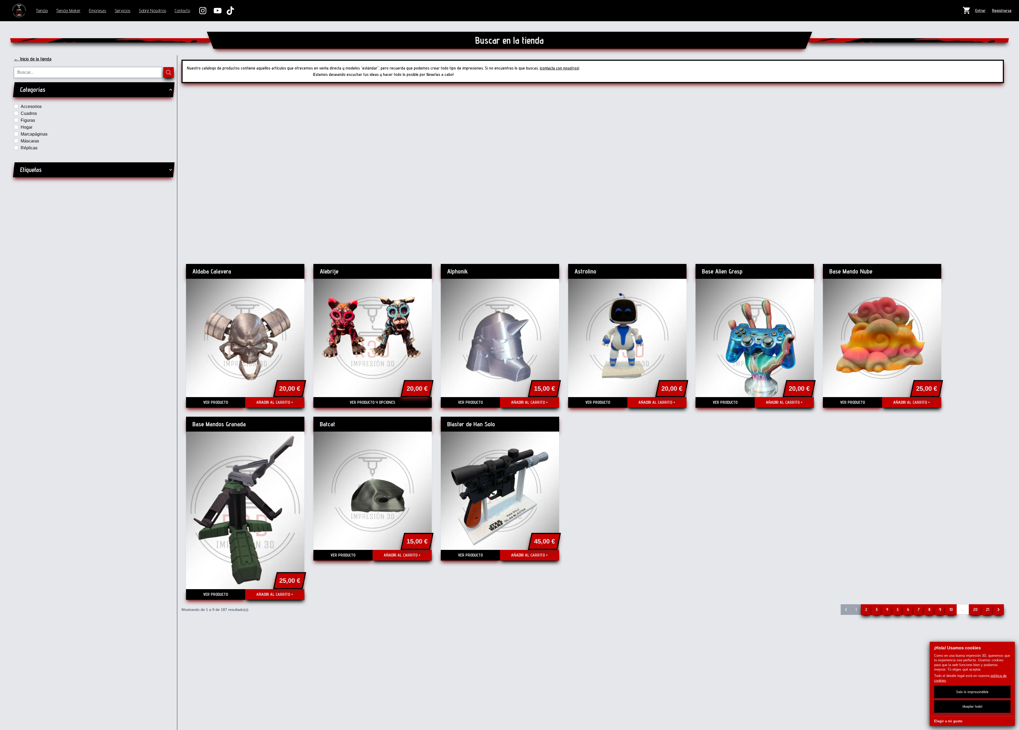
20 (975, 609)
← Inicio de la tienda (32, 59)
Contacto (182, 10)
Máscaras (30, 141)
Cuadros (29, 113)
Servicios (122, 10)
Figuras (28, 120)
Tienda (42, 10)
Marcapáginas (34, 134)
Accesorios (31, 106)
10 (951, 609)
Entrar (980, 10)
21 (987, 609)
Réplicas (29, 148)
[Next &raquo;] (998, 609)
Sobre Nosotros (152, 10)
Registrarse (1002, 10)
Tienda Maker (68, 10)
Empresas (97, 10)
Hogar (26, 127)
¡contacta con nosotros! (559, 68)
